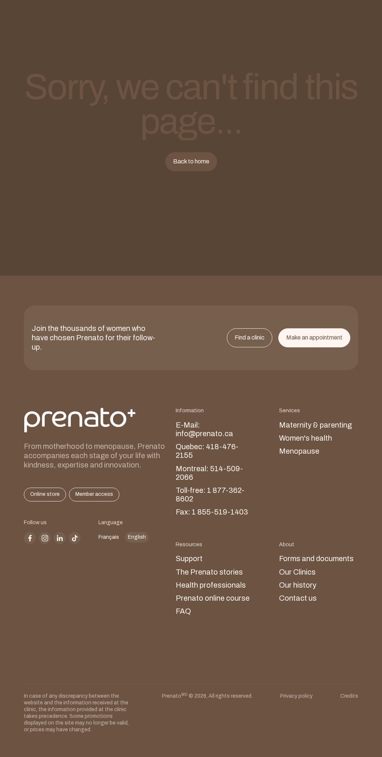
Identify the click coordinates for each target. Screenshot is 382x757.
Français (108, 537)
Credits (349, 696)
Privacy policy (296, 696)
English (137, 537)
